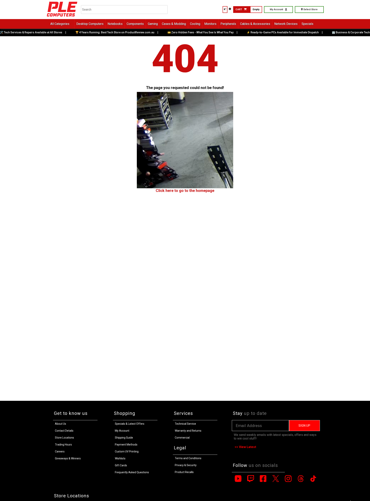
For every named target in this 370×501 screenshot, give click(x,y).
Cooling (195, 24)
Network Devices (286, 24)
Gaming (153, 24)
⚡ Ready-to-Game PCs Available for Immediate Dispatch (274, 32)
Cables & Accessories (255, 24)
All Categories (59, 24)
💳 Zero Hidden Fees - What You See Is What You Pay (192, 32)
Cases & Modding (174, 24)
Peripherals (228, 24)
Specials (307, 24)
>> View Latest (245, 447)
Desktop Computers (89, 24)
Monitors (210, 24)
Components (135, 24)
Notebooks (115, 24)
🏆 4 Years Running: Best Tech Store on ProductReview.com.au (106, 32)
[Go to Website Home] (62, 17)
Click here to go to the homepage (185, 190)
